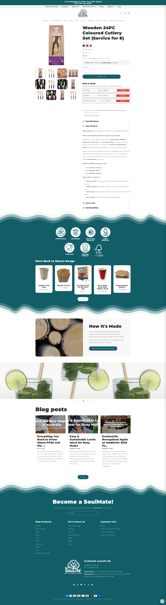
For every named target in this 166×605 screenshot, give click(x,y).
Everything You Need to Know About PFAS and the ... (48, 441)
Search (102, 526)
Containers (39, 544)
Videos (101, 6)
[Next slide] (88, 401)
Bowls (37, 535)
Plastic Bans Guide (51, 6)
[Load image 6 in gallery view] (51, 84)
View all (83, 299)
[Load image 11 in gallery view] (62, 95)
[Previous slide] (74, 401)
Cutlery (37, 541)
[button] (45, 20)
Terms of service (98, 598)
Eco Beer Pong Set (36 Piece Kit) (83, 287)
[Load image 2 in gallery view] (51, 73)
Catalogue (64, 6)
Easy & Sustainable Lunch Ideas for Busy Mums (83, 441)
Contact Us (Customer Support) (110, 529)
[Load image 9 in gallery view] (40, 95)
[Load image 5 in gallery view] (40, 84)
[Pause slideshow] (92, 401)
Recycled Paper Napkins (122, 286)
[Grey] (84, 45)
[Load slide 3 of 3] (83, 401)
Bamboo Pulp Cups (44, 286)
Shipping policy (108, 598)
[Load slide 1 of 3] (78, 401)
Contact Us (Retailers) (107, 532)
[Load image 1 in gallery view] (40, 73)
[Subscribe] (96, 513)
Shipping (94, 58)
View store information (92, 115)
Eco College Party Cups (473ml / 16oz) (102, 287)
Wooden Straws (63, 285)
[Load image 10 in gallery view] (51, 95)
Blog (119, 6)
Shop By (38, 526)
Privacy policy (88, 598)
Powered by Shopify (69, 599)
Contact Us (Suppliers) (107, 535)
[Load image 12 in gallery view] (73, 95)
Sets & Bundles (40, 529)
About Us (75, 6)
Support (110, 6)
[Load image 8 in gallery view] (73, 84)
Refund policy (79, 598)
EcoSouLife (61, 599)
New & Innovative (89, 6)
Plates (37, 532)
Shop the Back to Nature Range (103, 348)
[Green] (90, 45)
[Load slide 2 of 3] (81, 401)
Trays (37, 550)
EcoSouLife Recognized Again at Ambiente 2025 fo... (115, 441)
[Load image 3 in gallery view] (62, 73)
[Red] (87, 45)
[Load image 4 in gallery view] (73, 73)
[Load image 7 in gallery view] (62, 84)
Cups (37, 538)
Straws (37, 547)
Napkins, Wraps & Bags (42, 553)
